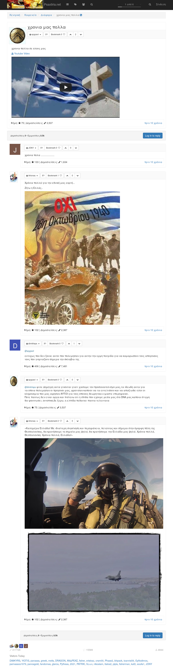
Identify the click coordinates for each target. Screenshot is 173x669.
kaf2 (133, 664)
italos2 (108, 664)
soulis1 (140, 664)
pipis (115, 664)
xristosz (90, 660)
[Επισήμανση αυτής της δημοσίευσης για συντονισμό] (46, 34)
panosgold (33, 664)
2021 (72, 664)
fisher (82, 660)
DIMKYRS (15, 660)
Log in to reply (152, 135)
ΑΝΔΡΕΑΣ (72, 660)
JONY (149, 664)
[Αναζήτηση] (92, 4)
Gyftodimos (141, 660)
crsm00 (100, 660)
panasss (35, 660)
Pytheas (64, 664)
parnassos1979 (18, 664)
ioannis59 (129, 660)
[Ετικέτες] (75, 4)
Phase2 (109, 660)
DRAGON (60, 660)
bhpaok (118, 660)
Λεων (89, 664)
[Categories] (67, 4)
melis (51, 660)
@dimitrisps (30, 387)
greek (44, 660)
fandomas (45, 664)
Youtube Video (22, 53)
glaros (55, 664)
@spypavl (29, 350)
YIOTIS (25, 660)
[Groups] (84, 4)
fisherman (124, 664)
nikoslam (98, 664)
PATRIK (81, 664)
